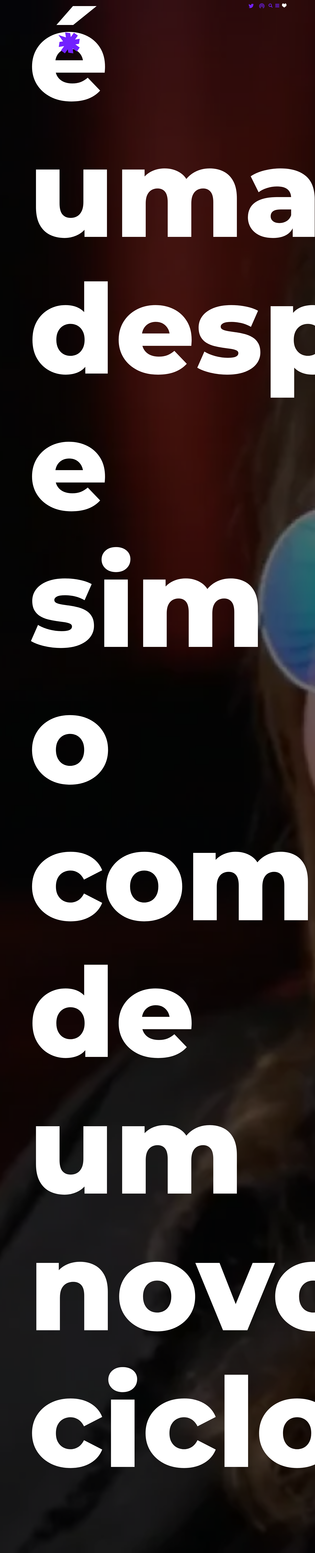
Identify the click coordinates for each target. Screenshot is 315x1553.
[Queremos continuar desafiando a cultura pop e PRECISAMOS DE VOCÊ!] (284, 5)
